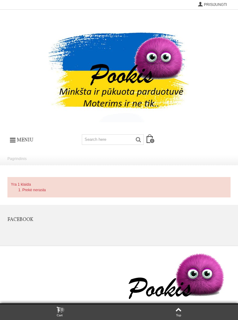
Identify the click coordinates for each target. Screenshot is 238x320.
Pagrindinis (17, 159)
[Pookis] (119, 69)
